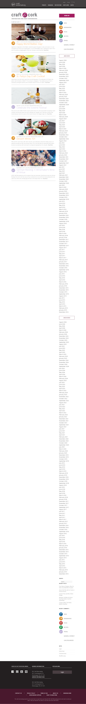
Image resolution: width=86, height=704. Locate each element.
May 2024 (62, 111)
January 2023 (63, 133)
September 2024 (64, 104)
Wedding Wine (67, 693)
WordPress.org (62, 656)
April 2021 (62, 173)
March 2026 (62, 68)
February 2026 (63, 70)
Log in (60, 648)
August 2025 (63, 82)
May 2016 (62, 278)
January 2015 (63, 310)
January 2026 (63, 72)
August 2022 (63, 141)
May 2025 (62, 88)
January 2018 (63, 237)
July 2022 (61, 143)
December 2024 (63, 98)
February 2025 (63, 94)
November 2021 (64, 159)
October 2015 (63, 292)
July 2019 (61, 201)
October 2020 (63, 181)
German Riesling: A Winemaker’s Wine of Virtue (36, 171)
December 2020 (63, 177)
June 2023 (62, 123)
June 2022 (62, 145)
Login (62, 672)
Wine (65, 23)
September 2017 (64, 245)
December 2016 (63, 264)
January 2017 (63, 262)
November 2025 (64, 76)
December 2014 (63, 312)
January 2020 (63, 191)
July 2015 (61, 298)
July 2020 (61, 185)
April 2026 (62, 66)
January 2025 (63, 96)
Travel (66, 40)
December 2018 (63, 215)
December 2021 (63, 157)
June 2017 (62, 252)
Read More (46, 50)
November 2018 (64, 217)
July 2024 (61, 106)
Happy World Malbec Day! (29, 43)
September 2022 (64, 139)
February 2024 (63, 117)
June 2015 (62, 300)
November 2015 (64, 290)
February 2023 (63, 131)
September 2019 (64, 199)
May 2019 (62, 205)
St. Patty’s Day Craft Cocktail (31, 76)
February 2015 (63, 308)
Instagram (17, 671)
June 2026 (62, 62)
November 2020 (64, 179)
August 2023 (63, 119)
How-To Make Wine (52, 695)
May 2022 (62, 147)
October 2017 (63, 243)
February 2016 (63, 284)
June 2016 (62, 276)
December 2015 (63, 288)
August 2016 (63, 272)
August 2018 (63, 223)
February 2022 (63, 153)
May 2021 (62, 171)
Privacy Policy (31, 693)
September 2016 (64, 270)
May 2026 (62, 64)
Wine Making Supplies (35, 695)
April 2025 (62, 90)
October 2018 (63, 219)
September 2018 (64, 221)
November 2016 (64, 266)
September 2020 (64, 183)
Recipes (66, 36)
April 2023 (62, 127)
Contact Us (18, 693)
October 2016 (63, 268)
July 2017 (61, 249)
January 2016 (63, 286)
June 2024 (62, 109)
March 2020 (62, 187)
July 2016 (61, 274)
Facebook (12, 671)
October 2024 (63, 102)
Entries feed (61, 651)
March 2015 (62, 306)
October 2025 (63, 78)
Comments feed (62, 653)
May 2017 (62, 254)
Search (73, 2)
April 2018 (62, 231)
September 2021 (64, 163)
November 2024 (64, 100)
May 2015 (62, 302)
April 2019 (62, 207)
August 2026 (63, 60)
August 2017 (63, 247)
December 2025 (63, 74)
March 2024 (62, 115)
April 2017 (62, 256)
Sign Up (66, 15)
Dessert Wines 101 (26, 138)
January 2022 (63, 155)
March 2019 (62, 209)
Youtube (21, 671)
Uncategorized (69, 49)
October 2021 (63, 161)
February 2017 (63, 260)
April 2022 (62, 149)
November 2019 (64, 195)
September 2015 (64, 294)
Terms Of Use (44, 693)
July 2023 (61, 121)
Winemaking (67, 27)
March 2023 (62, 129)
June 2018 (62, 227)
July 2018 (61, 225)
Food (65, 32)
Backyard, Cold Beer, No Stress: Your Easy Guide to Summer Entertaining (66, 599)
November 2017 (64, 241)
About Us (55, 693)
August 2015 (63, 296)
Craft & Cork (15, 22)
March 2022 (62, 151)
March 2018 (62, 233)
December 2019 (63, 193)
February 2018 (63, 235)
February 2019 (63, 211)
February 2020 (63, 189)
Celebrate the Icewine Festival (32, 107)
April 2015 (62, 304)
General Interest (69, 45)
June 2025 (62, 86)
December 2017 (63, 239)
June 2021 (62, 169)
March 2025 (62, 92)
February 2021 (63, 175)
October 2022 (63, 137)
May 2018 (62, 229)
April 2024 (62, 113)
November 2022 (64, 135)
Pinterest (26, 671)
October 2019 (63, 197)
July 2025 (61, 84)
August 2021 (63, 165)
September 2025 (64, 80)
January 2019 (63, 213)
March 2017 (62, 258)
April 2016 (62, 280)
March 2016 (62, 282)
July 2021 (61, 167)
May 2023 (62, 125)
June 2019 (62, 203)
